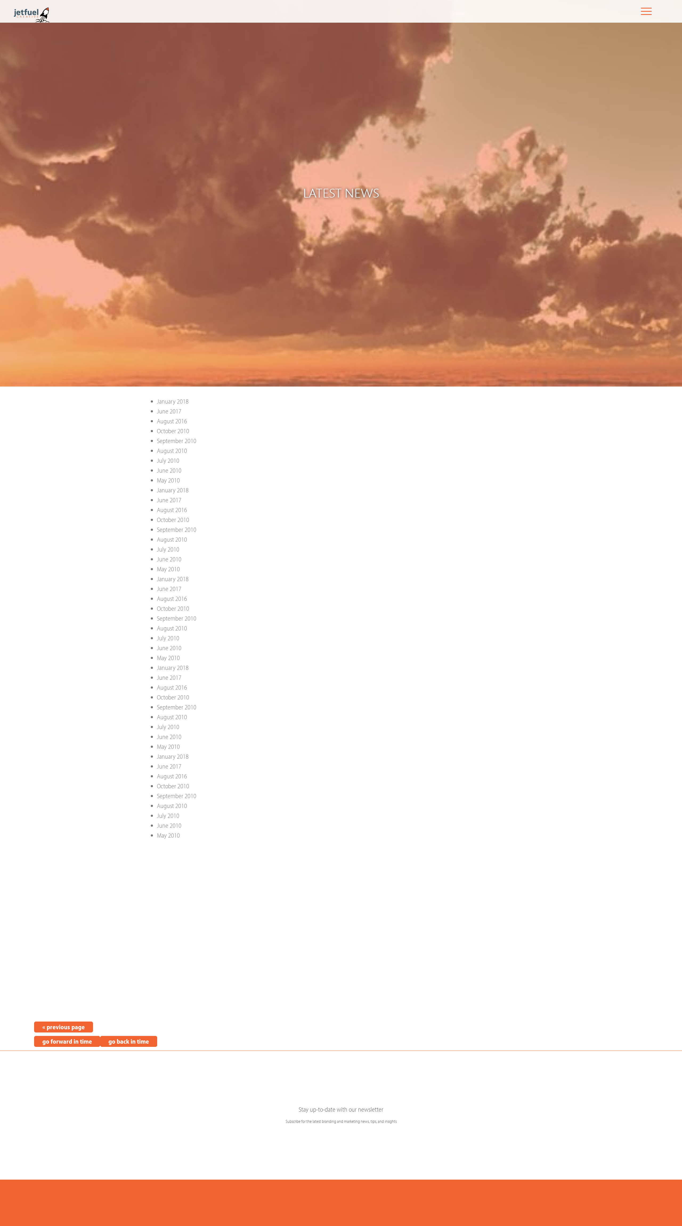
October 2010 (173, 431)
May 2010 (168, 480)
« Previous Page (63, 1027)
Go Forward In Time (67, 1041)
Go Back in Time (128, 1041)
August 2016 (172, 421)
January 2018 (173, 401)
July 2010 (168, 460)
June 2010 (169, 470)
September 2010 (176, 441)
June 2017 (169, 411)
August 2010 (172, 451)
